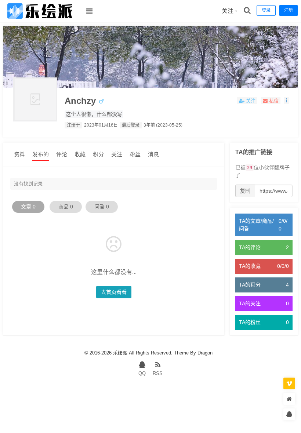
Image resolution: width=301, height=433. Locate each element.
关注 (116, 154)
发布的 (40, 154)
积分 (98, 154)
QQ (142, 373)
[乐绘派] (39, 20)
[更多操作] (286, 100)
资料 (19, 154)
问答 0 (101, 207)
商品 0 (65, 207)
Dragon (205, 353)
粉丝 (135, 154)
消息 (153, 154)
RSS (158, 373)
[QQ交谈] (289, 414)
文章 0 (28, 207)
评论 (61, 154)
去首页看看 (114, 292)
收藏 (80, 154)
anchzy (80, 101)
